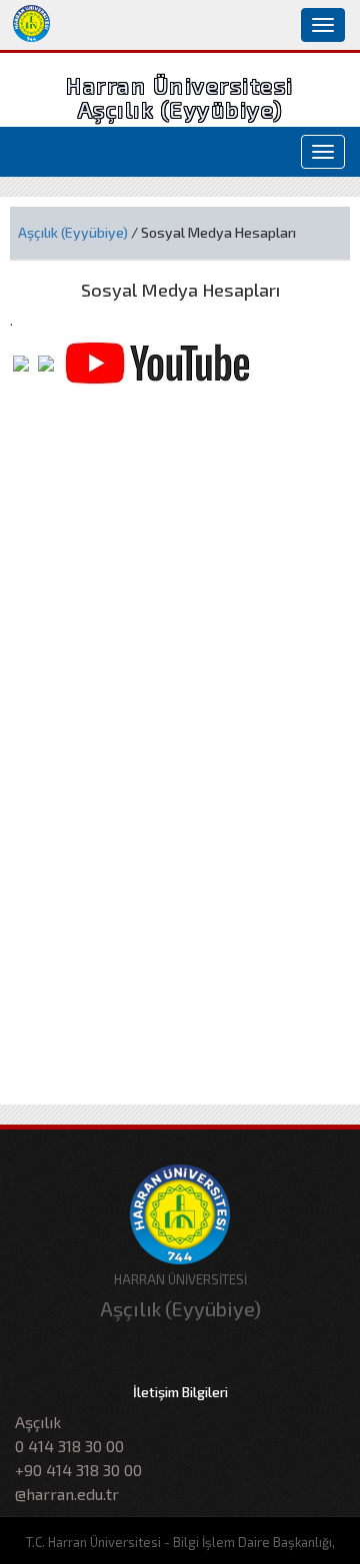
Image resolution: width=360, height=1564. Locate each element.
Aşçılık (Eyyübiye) (73, 232)
